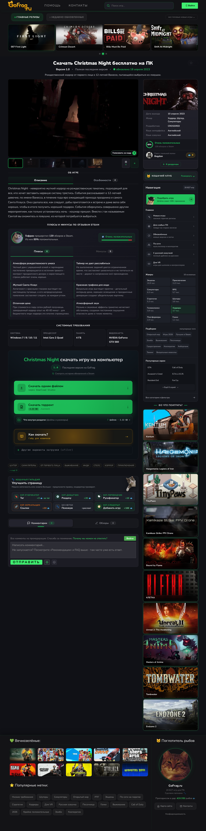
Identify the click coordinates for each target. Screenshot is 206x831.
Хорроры (33, 804)
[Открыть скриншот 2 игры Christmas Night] (31, 163)
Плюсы (41, 251)
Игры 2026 (168, 334)
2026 (14, 811)
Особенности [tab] (105, 180)
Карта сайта (166, 806)
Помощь (52, 5)
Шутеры (43, 796)
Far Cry (175, 380)
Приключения (126, 465)
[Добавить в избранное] (193, 63)
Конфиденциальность (175, 814)
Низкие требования (22, 796)
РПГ (97, 796)
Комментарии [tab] (41, 523)
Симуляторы (174, 121)
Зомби (150, 340)
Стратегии (17, 804)
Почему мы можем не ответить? (90, 538)
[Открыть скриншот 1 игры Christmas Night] (15, 163)
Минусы (103, 251)
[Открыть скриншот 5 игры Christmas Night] (79, 163)
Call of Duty (177, 367)
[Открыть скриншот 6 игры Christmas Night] (95, 163)
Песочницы (175, 340)
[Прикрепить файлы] (47, 562)
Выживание (72, 465)
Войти (191, 5)
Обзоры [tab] (106, 523)
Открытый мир (153, 334)
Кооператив (169, 346)
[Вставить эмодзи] (54, 562)
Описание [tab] (40, 180)
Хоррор (172, 118)
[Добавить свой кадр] (134, 163)
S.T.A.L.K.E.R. (178, 374)
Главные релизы (28, 17)
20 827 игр (189, 187)
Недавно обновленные (68, 17)
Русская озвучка (67, 804)
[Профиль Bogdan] (149, 155)
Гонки (104, 804)
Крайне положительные (36, 811)
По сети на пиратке (130, 796)
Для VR (49, 804)
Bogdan (158, 156)
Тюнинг (150, 352)
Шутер (180, 118)
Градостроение (154, 346)
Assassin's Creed (155, 374)
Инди (86, 465)
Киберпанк (183, 346)
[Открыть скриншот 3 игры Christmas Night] (47, 163)
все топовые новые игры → (181, 17)
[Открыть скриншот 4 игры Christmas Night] (63, 163)
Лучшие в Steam (183, 334)
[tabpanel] (73, 202)
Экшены (109, 796)
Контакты (78, 5)
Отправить (26, 562)
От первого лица (50, 465)
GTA (149, 367)
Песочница (88, 804)
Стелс (97, 465)
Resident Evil (153, 380)
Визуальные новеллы (166, 352)
